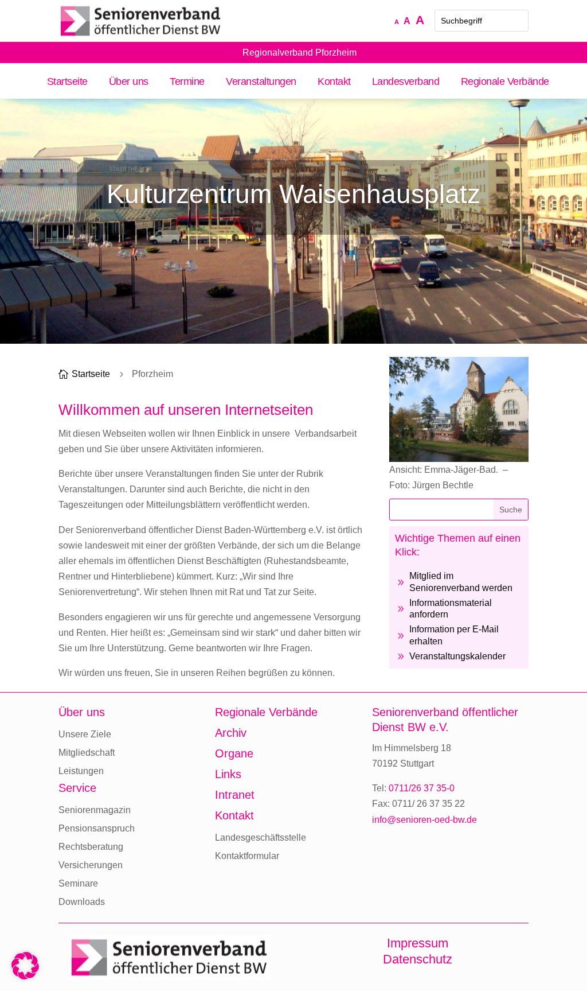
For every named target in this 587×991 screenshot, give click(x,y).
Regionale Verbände (505, 82)
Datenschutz (417, 959)
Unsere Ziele (84, 734)
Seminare (78, 883)
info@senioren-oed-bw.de (424, 820)
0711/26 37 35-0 (422, 788)
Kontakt (334, 82)
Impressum (417, 943)
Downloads (81, 902)
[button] (25, 966)
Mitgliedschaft (86, 752)
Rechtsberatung (90, 847)
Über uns (128, 82)
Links (228, 774)
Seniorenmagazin (94, 810)
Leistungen (81, 771)
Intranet (235, 794)
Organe (234, 753)
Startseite (67, 82)
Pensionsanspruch (96, 828)
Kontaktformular (247, 856)
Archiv (230, 732)
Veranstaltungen (261, 82)
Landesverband (406, 82)
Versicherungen (90, 865)
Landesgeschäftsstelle (260, 837)
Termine (187, 82)
